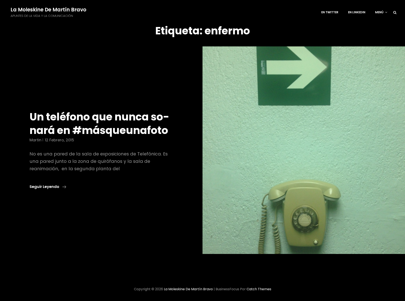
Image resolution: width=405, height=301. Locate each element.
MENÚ (379, 12)
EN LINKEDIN (356, 12)
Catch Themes (259, 289)
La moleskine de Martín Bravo (48, 9)
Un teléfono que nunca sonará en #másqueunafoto (99, 123)
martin (35, 140)
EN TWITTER (329, 12)
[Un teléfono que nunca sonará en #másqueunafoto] (303, 150)
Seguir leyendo (48, 187)
